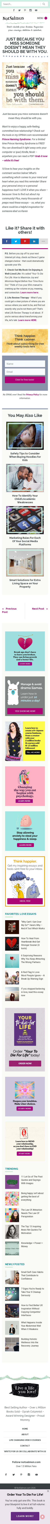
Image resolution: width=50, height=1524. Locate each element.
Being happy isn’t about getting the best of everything (32, 1196)
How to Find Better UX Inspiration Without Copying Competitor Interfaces (32, 1310)
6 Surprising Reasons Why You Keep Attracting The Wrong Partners (33, 959)
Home (25, 1429)
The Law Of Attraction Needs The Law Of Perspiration (31, 1213)
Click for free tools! (25, 379)
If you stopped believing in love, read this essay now (33, 992)
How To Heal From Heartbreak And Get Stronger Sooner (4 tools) (30, 943)
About (25, 1434)
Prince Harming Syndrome (16, 139)
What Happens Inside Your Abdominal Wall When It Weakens (31, 1325)
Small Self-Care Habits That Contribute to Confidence (32, 1275)
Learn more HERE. (27, 320)
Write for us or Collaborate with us (25, 1451)
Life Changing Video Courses (25, 1440)
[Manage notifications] (42, 1517)
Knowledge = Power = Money (32, 1245)
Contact (25, 1446)
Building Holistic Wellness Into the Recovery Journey (30, 1342)
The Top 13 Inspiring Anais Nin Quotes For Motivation (31, 1229)
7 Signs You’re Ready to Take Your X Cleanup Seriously (32, 1292)
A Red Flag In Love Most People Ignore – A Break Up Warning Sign (33, 975)
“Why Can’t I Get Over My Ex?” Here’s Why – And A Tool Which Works (33, 925)
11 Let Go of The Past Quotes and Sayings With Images (31, 1180)
